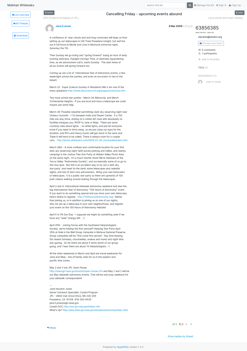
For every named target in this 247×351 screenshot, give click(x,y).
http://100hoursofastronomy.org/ (95, 196)
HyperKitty (123, 346)
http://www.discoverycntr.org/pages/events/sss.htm (96, 90)
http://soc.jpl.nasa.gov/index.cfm (82, 306)
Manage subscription (212, 43)
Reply (52, 327)
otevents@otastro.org (210, 36)
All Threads (21, 23)
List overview (21, 14)
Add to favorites (210, 59)
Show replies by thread (180, 336)
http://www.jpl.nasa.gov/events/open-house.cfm (76, 271)
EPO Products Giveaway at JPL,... (62, 17)
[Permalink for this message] (191, 324)
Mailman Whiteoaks (20, 5)
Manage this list (205, 5)
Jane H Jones (63, 26)
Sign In (222, 5)
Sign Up (236, 5)
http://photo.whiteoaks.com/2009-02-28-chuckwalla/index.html (92, 140)
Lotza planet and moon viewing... (226, 17)
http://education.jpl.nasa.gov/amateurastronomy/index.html (95, 310)
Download (22, 35)
